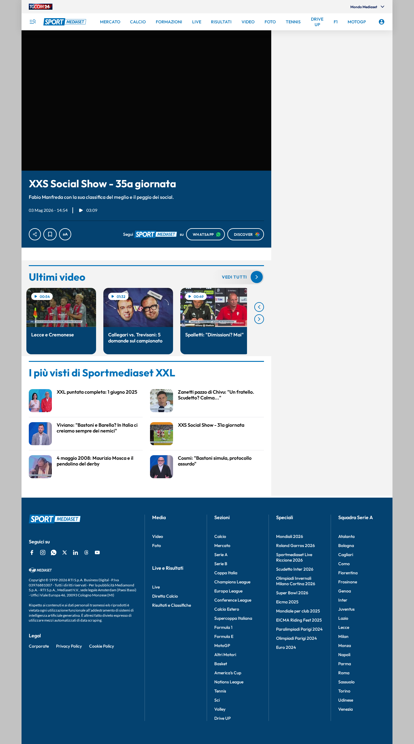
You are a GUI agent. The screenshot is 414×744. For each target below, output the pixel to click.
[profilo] (381, 21)
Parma (344, 663)
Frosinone (347, 582)
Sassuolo (346, 682)
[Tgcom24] (40, 7)
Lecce (343, 627)
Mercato (222, 545)
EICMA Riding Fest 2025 (299, 620)
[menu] (32, 21)
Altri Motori (225, 654)
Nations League (228, 682)
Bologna (346, 545)
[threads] (86, 552)
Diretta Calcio (165, 596)
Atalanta (346, 536)
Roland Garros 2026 (295, 545)
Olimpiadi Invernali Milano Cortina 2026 (295, 581)
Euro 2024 (286, 647)
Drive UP (222, 718)
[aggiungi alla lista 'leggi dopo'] (50, 234)
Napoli (344, 654)
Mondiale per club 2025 (298, 611)
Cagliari (345, 554)
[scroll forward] (259, 319)
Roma (343, 673)
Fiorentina (348, 573)
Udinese (345, 700)
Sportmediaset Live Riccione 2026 (294, 557)
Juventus (346, 609)
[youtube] (97, 552)
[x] (65, 552)
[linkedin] (75, 552)
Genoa (344, 591)
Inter (342, 600)
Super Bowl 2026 (292, 593)
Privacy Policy (69, 646)
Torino (344, 691)
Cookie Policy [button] (101, 646)
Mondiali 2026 (289, 536)
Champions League (232, 582)
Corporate (39, 646)
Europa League (228, 591)
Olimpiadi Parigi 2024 (296, 638)
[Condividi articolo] (35, 234)
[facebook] (32, 552)
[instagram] (43, 552)
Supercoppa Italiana (233, 618)
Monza (344, 645)
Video (157, 536)
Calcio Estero (226, 609)
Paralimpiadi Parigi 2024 (299, 629)
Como (344, 563)
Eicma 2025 (287, 602)
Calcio (220, 536)
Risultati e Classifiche (171, 605)
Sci (217, 700)
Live (156, 587)
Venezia (345, 709)
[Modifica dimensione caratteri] (65, 234)
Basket (220, 663)
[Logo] (65, 21)
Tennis (220, 691)
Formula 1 (223, 627)
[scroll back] (259, 307)
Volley (219, 709)
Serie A (221, 554)
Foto (156, 545)
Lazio (343, 618)
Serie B (220, 563)
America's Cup (227, 673)
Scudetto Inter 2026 (294, 569)
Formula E (223, 636)
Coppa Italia (225, 573)
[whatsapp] (54, 552)
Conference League (232, 600)
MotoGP (222, 645)
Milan (343, 636)
